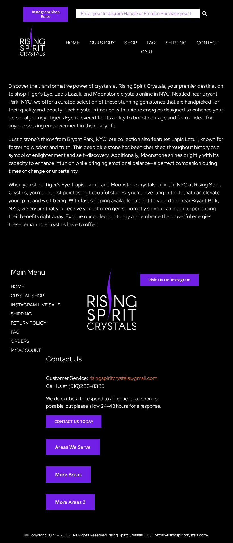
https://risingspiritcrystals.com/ (182, 535)
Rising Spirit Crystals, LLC (129, 535)
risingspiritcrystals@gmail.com (123, 378)
